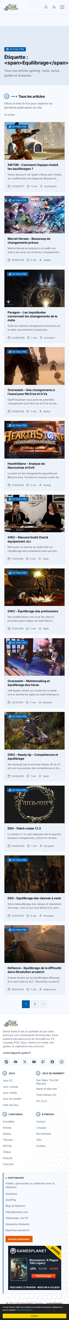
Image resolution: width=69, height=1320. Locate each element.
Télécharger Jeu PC (16, 1217)
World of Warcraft (46, 1088)
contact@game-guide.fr (17, 1052)
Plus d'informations (24, 1310)
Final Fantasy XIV (46, 1094)
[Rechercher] (46, 7)
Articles (7, 1127)
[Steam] (6, 1061)
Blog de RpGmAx (15, 1205)
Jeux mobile (10, 1092)
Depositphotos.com (16, 1211)
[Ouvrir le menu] (62, 7)
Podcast (7, 1158)
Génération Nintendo (17, 1224)
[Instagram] (61, 1061)
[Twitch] (43, 1061)
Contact (40, 1121)
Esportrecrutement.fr (17, 1230)
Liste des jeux (11, 1104)
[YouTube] (34, 1061)
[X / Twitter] (24, 1061)
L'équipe (41, 1127)
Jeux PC (8, 1080)
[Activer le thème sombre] (54, 7)
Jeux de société (12, 1098)
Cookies (40, 1145)
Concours (8, 1164)
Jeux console (10, 1086)
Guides (7, 1133)
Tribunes (8, 1139)
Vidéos (7, 1151)
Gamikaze (11, 1193)
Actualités (8, 1121)
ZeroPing (10, 1199)
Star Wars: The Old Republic (47, 1082)
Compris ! (34, 1316)
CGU (39, 1139)
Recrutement (43, 1133)
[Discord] (15, 1061)
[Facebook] (52, 1061)
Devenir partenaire (19, 1239)
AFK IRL (7, 1145)
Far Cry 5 (41, 1100)
